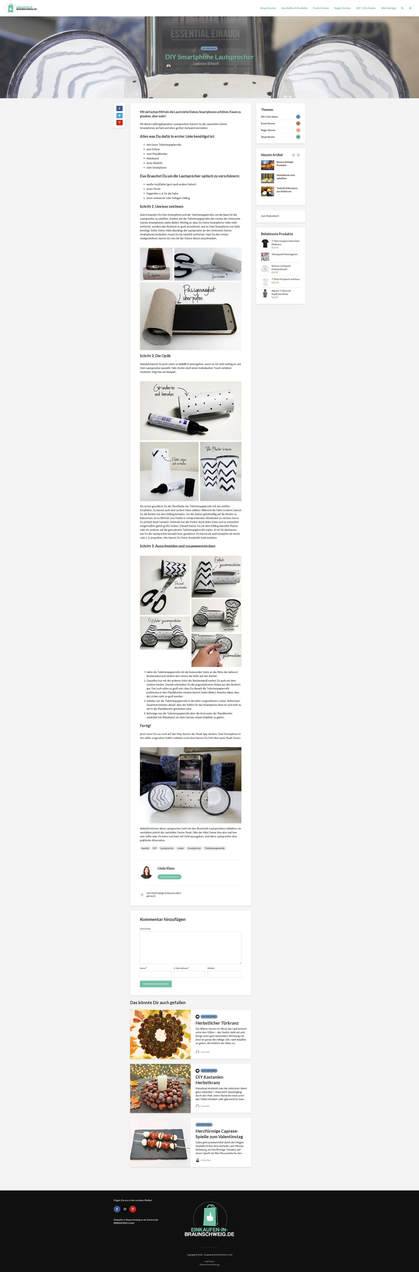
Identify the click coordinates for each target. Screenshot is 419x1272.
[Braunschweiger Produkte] (267, 165)
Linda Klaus (176, 66)
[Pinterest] (132, 1209)
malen (180, 848)
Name (143, 968)
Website (211, 968)
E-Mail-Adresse (181, 968)
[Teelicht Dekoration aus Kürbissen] (267, 191)
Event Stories (321, 8)
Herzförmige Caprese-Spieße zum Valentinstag (219, 1133)
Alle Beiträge (388, 8)
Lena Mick (205, 1052)
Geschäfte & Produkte (294, 8)
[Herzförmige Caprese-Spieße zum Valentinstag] (160, 1142)
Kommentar (145, 929)
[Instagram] (125, 1209)
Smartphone (194, 848)
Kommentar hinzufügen (223, 66)
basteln (145, 848)
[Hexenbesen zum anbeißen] (267, 178)
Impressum (209, 1261)
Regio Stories (343, 8)
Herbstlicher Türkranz (217, 1023)
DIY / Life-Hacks (365, 8)
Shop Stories (268, 8)
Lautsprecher (166, 848)
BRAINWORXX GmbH (223, 1254)
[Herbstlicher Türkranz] (160, 1034)
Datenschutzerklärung (209, 1264)
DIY (154, 848)
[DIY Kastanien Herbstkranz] (160, 1088)
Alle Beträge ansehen (169, 877)
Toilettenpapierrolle (215, 848)
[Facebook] (117, 1209)
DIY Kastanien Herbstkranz (209, 1079)
